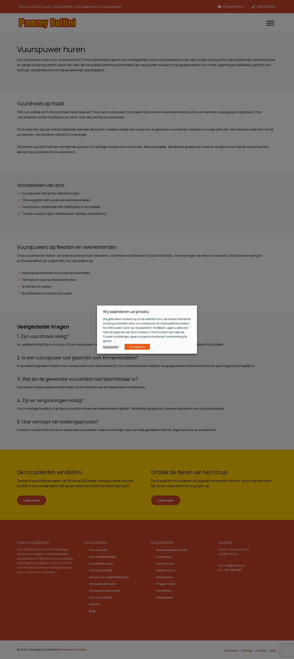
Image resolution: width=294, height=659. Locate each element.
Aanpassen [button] (111, 346)
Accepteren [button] (137, 346)
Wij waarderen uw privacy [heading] (126, 311)
